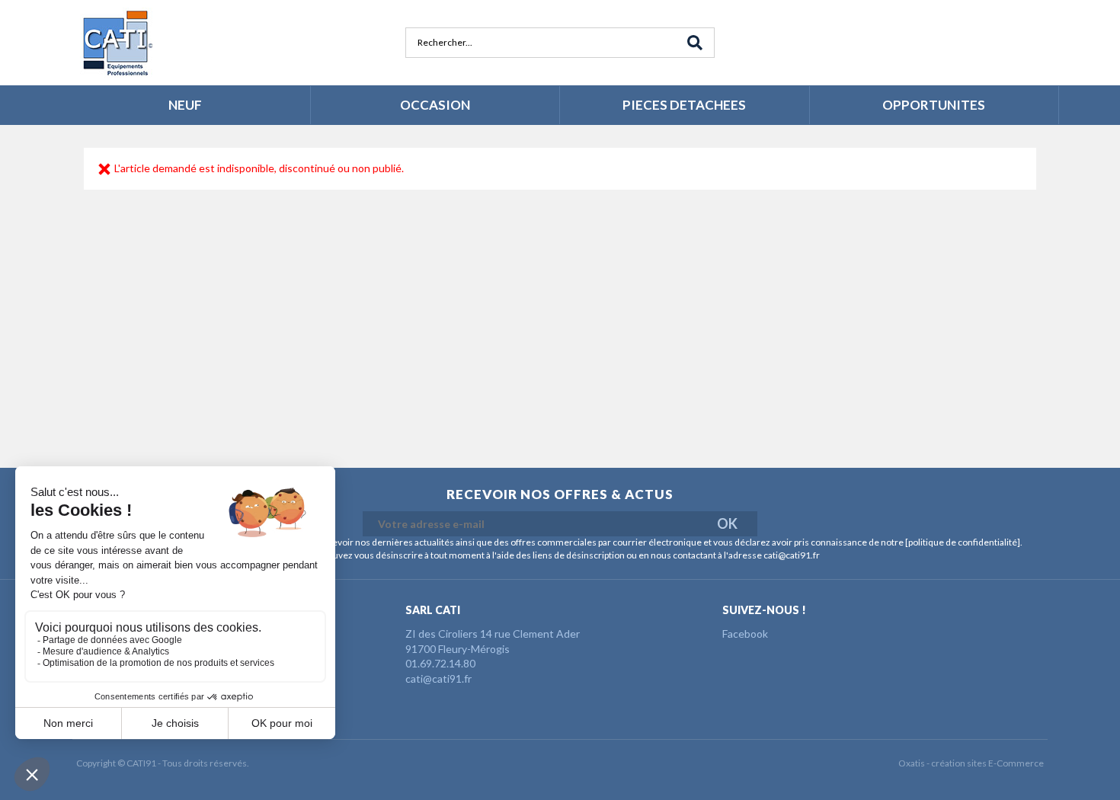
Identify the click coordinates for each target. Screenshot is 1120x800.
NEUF (185, 105)
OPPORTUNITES (933, 105)
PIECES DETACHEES (684, 105)
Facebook (745, 633)
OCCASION (435, 105)
